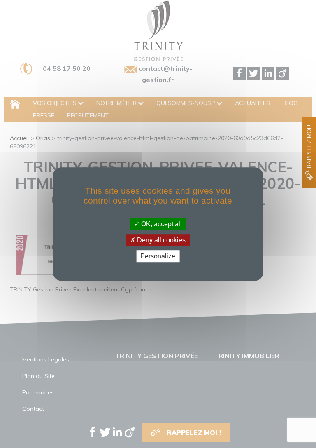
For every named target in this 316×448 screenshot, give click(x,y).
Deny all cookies (160, 240)
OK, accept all (160, 224)
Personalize (157, 256)
